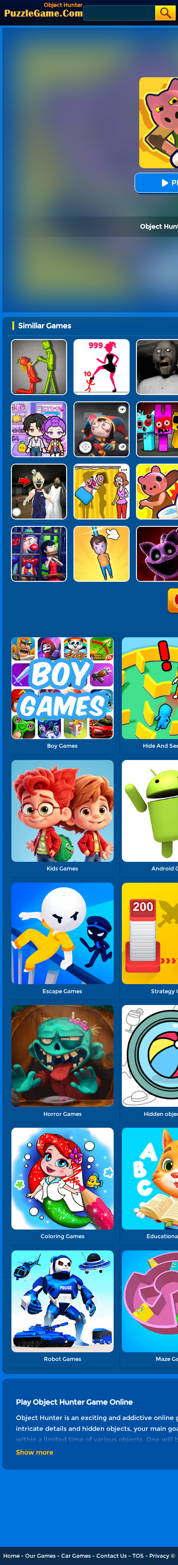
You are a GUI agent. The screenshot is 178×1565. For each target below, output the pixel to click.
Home (11, 1555)
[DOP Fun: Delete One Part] (101, 467)
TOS (138, 1555)
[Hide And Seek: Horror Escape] (101, 404)
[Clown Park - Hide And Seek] (39, 529)
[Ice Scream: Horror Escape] (39, 467)
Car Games (76, 1555)
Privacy (159, 1555)
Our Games (40, 1555)
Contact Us (111, 1555)
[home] (44, 13)
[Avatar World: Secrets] (39, 404)
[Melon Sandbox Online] (39, 342)
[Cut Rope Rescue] (101, 529)
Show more (34, 1452)
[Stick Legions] (101, 342)
